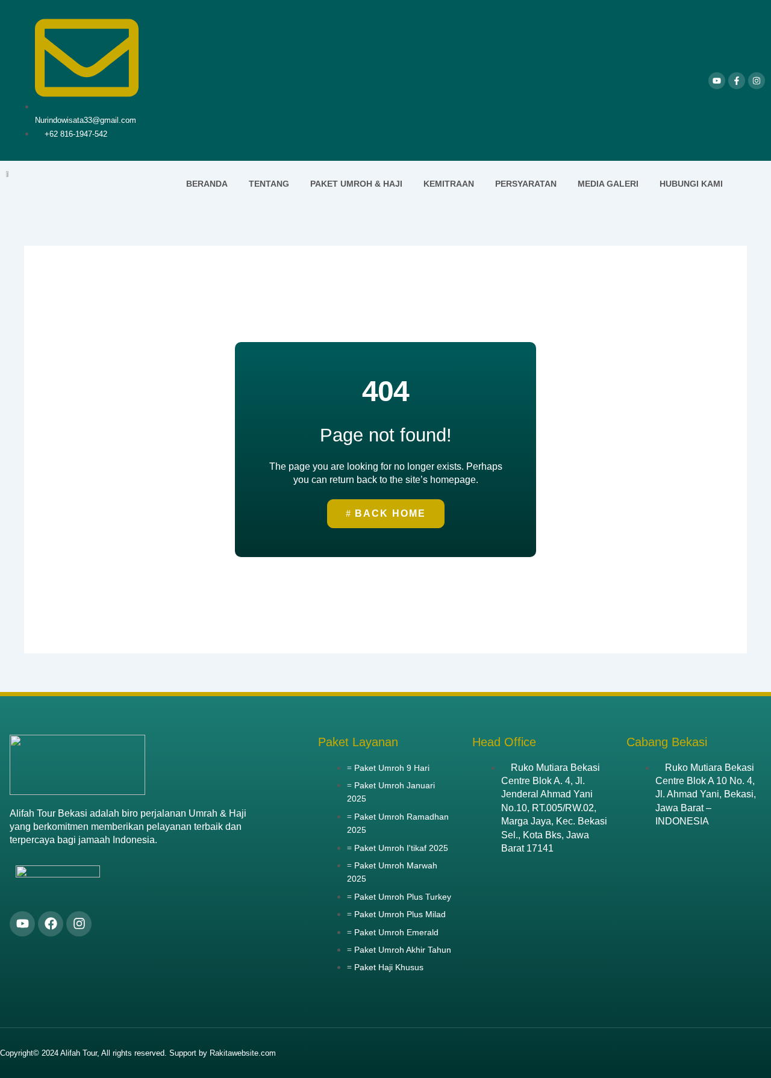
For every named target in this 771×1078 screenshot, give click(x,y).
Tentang (269, 183)
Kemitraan (448, 183)
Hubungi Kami (691, 183)
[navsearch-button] (750, 184)
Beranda (207, 183)
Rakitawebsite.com (243, 1053)
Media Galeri (608, 183)
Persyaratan (526, 183)
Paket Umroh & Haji (356, 183)
